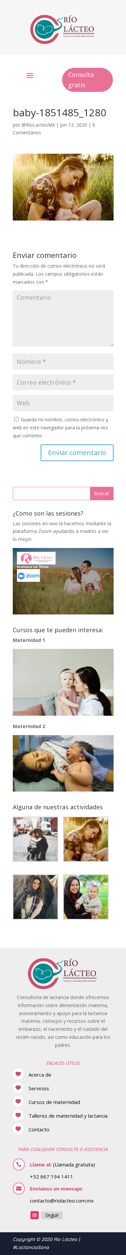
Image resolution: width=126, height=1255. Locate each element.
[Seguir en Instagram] (35, 1215)
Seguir (52, 1215)
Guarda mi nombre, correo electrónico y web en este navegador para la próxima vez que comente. (60, 427)
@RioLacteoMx (38, 125)
